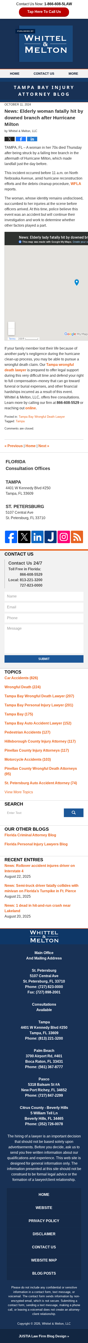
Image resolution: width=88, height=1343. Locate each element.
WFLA (76, 184)
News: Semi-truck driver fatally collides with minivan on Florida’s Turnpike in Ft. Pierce (42, 888)
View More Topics (19, 792)
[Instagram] (63, 537)
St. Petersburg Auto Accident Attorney (41, 783)
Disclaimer (44, 1234)
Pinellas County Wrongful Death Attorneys (41, 771)
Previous (14, 446)
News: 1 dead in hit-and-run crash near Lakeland (38, 908)
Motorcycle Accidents (28, 759)
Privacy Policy (44, 1221)
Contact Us (44, 73)
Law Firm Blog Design (42, 1336)
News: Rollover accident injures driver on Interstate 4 (40, 868)
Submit (44, 659)
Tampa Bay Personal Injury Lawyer (39, 705)
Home (14, 73)
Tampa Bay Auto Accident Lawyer (38, 723)
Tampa (20, 421)
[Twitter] (24, 537)
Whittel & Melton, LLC (56, 1323)
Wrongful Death (23, 687)
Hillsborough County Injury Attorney (40, 741)
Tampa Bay (19, 714)
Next (43, 446)
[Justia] (50, 537)
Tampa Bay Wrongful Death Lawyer (42, 416)
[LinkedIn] (37, 537)
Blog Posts (44, 1273)
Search (74, 812)
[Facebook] (11, 537)
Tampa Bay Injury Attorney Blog (44, 44)
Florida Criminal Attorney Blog (30, 835)
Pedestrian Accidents (27, 732)
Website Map (44, 1260)
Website (44, 1208)
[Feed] (76, 537)
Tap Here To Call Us (44, 12)
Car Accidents (21, 678)
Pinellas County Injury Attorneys (37, 750)
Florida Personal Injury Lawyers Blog (36, 844)
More (73, 73)
